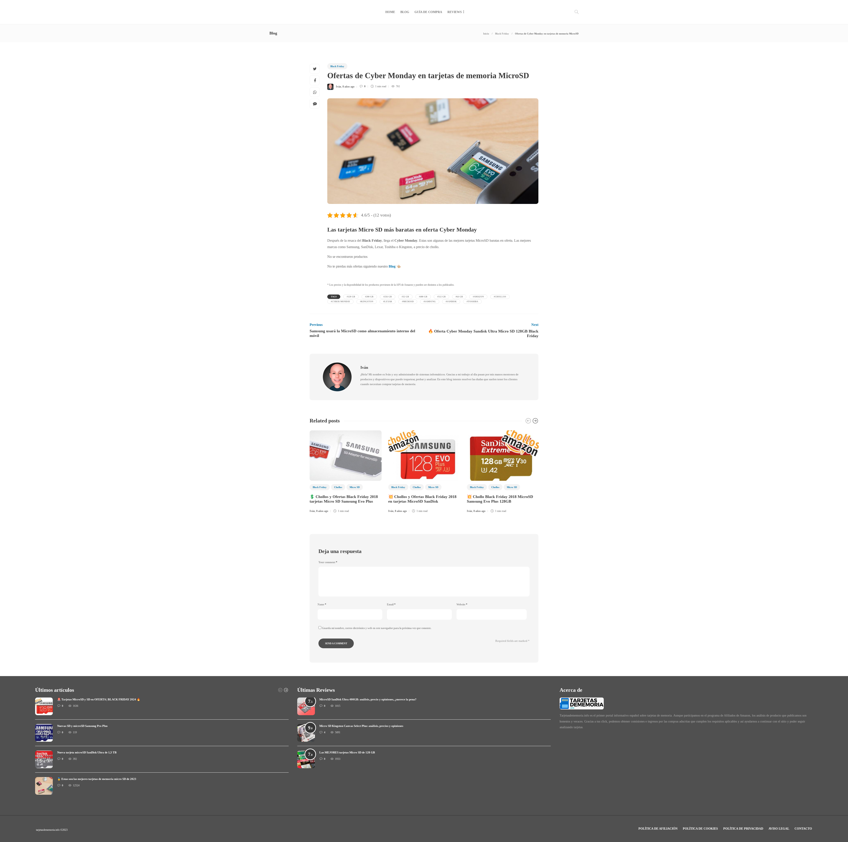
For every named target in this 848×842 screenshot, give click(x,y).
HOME (390, 12)
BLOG (404, 12)
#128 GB (351, 296)
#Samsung (430, 301)
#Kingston (366, 301)
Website (461, 604)
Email (391, 604)
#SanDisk (451, 301)
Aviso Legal (778, 828)
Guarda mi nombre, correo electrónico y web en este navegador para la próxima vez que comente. (376, 628)
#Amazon (478, 296)
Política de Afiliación (658, 828)
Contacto (803, 828)
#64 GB (459, 296)
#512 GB (441, 296)
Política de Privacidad (743, 828)
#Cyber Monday (340, 301)
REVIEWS (454, 12)
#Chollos (500, 296)
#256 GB (387, 296)
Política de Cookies (700, 828)
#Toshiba (472, 301)
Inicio (486, 33)
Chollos (338, 487)
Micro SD (355, 487)
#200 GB (369, 296)
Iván (338, 86)
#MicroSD (408, 301)
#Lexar (387, 301)
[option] (345, 472)
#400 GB (423, 296)
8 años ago (348, 86)
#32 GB (405, 296)
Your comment (327, 562)
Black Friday (502, 33)
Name (322, 604)
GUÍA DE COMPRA (428, 12)
